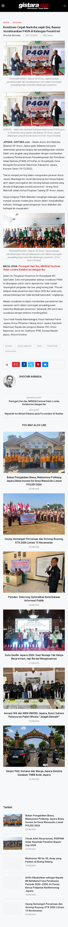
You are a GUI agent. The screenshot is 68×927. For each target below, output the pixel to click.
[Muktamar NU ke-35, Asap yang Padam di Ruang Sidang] (12, 863)
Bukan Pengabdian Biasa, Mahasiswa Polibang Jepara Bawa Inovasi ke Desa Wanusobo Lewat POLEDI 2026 (34, 481)
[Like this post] (17, 364)
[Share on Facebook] (24, 364)
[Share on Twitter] (31, 364)
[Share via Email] (45, 364)
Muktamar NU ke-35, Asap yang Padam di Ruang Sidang (43, 860)
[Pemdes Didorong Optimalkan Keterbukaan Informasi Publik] (34, 572)
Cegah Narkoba (24, 346)
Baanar (8, 346)
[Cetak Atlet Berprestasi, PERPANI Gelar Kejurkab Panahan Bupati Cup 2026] (12, 843)
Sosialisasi (10, 351)
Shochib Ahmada (11, 35)
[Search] (64, 6)
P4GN (39, 346)
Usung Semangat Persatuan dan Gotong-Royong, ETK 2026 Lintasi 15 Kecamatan (44, 907)
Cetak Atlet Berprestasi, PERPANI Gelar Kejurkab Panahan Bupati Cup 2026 (44, 842)
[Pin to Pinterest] (38, 364)
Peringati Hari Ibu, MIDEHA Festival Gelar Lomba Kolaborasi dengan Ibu (31, 268)
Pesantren (52, 346)
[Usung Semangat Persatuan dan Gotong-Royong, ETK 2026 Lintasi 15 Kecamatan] (34, 514)
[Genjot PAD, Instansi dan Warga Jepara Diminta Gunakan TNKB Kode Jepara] (34, 746)
